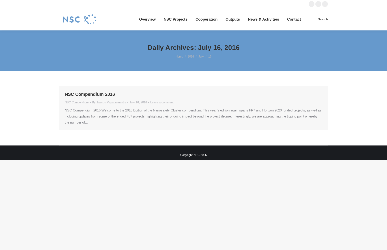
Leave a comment (162, 102)
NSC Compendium (77, 102)
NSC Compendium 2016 (90, 94)
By (109, 102)
